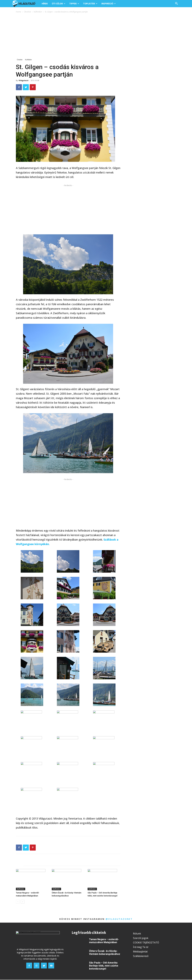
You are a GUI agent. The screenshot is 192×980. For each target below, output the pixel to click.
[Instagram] (36, 965)
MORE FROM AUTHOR (50, 862)
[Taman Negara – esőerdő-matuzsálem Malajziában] (32, 879)
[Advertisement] (96, 36)
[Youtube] (51, 965)
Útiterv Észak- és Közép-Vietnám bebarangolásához (104, 952)
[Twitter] (26, 87)
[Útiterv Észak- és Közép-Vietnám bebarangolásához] (68, 879)
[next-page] (22, 902)
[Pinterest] (33, 87)
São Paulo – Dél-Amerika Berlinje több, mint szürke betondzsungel (103, 965)
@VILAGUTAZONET (119, 918)
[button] (176, 3)
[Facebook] (19, 87)
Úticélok (27, 11)
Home (18, 11)
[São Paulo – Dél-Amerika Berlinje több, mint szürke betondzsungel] (104, 879)
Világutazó (23, 80)
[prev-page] (18, 902)
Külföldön (38, 11)
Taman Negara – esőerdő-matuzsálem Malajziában (104, 941)
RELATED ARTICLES (26, 862)
